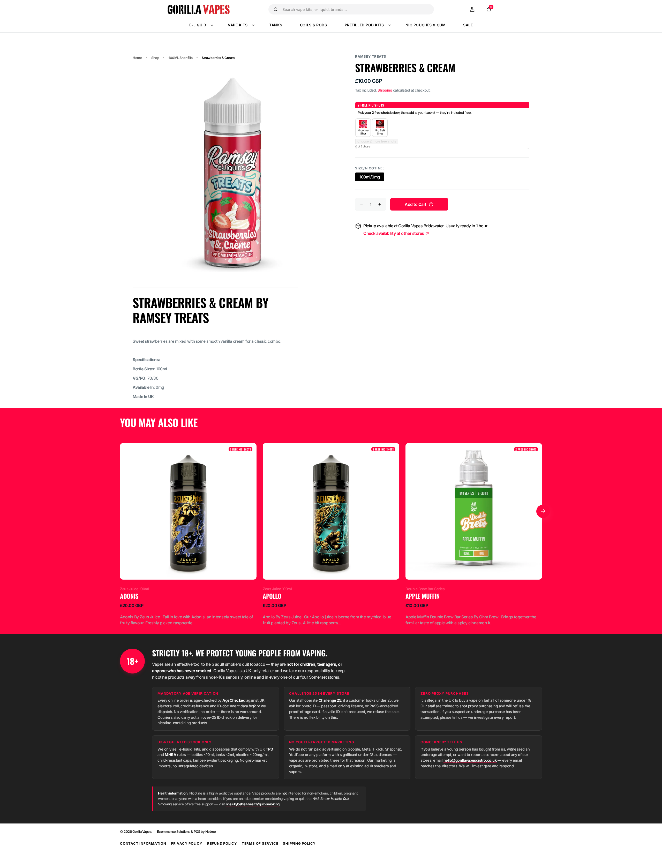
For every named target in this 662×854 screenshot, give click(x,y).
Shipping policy (299, 843)
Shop (155, 58)
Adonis (129, 596)
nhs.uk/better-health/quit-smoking (253, 804)
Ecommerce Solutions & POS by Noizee (186, 831)
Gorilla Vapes (142, 831)
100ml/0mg (371, 177)
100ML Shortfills (180, 58)
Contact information (143, 843)
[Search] (275, 9)
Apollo (272, 596)
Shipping (385, 90)
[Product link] (188, 534)
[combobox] (355, 9)
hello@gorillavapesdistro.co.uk (470, 760)
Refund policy (222, 843)
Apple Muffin (422, 596)
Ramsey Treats (370, 56)
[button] (472, 9)
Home (137, 58)
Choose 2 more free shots (376, 141)
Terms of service (260, 843)
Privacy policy (186, 843)
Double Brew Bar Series (425, 589)
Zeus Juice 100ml (134, 589)
